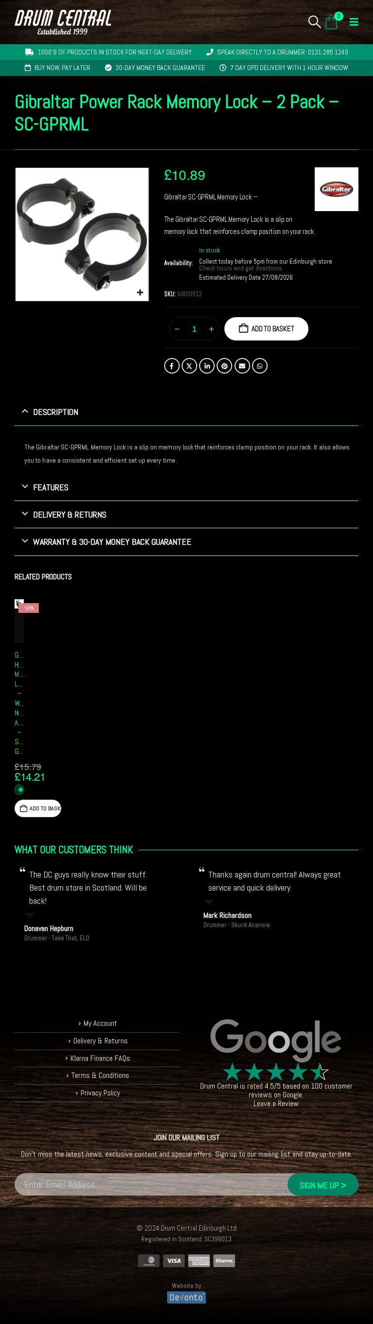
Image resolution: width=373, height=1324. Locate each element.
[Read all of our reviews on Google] (276, 1041)
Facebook (172, 366)
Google (292, 1095)
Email (242, 366)
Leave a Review (276, 1103)
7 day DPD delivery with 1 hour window (289, 67)
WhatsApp (260, 366)
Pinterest (224, 366)
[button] (314, 22)
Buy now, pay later (62, 67)
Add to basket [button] (45, 808)
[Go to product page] (19, 603)
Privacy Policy (100, 1093)
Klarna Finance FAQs (100, 1058)
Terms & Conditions (100, 1075)
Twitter (189, 366)
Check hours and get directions (241, 268)
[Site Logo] (63, 22)
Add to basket (273, 328)
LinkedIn (207, 366)
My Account (100, 1023)
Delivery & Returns (100, 1041)
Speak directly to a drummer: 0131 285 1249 (282, 52)
